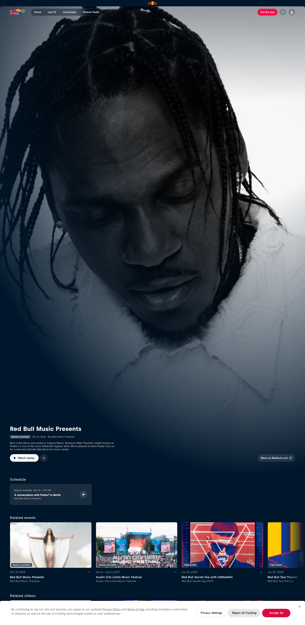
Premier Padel (91, 12)
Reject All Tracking (244, 612)
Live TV (52, 12)
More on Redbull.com (274, 457)
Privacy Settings (211, 612)
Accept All (276, 612)
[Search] (283, 12)
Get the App (267, 12)
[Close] (299, 606)
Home (37, 12)
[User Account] (291, 12)
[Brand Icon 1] (152, 3)
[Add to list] (43, 458)
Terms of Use (135, 609)
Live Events (69, 12)
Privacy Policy (112, 609)
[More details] (89, 572)
